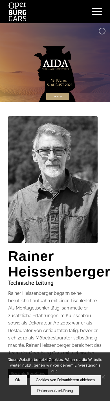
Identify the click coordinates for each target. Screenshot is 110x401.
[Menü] (94, 11)
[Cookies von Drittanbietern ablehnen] (103, 377)
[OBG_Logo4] (45, 11)
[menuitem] (94, 11)
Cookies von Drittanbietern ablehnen (65, 380)
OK (18, 380)
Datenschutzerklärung (55, 391)
